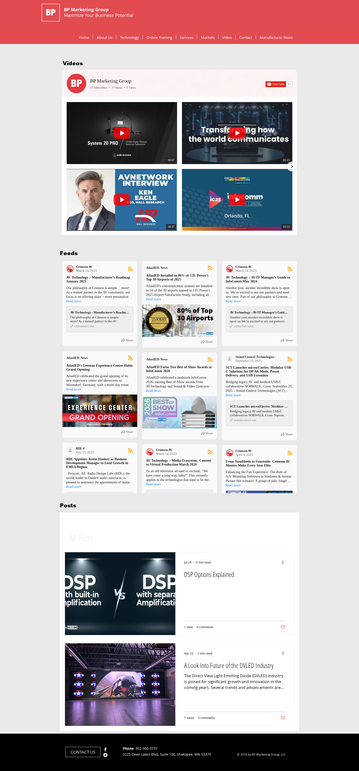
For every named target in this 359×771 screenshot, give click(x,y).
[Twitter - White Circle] (105, 755)
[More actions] (284, 562)
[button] (129, 37)
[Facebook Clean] (105, 749)
